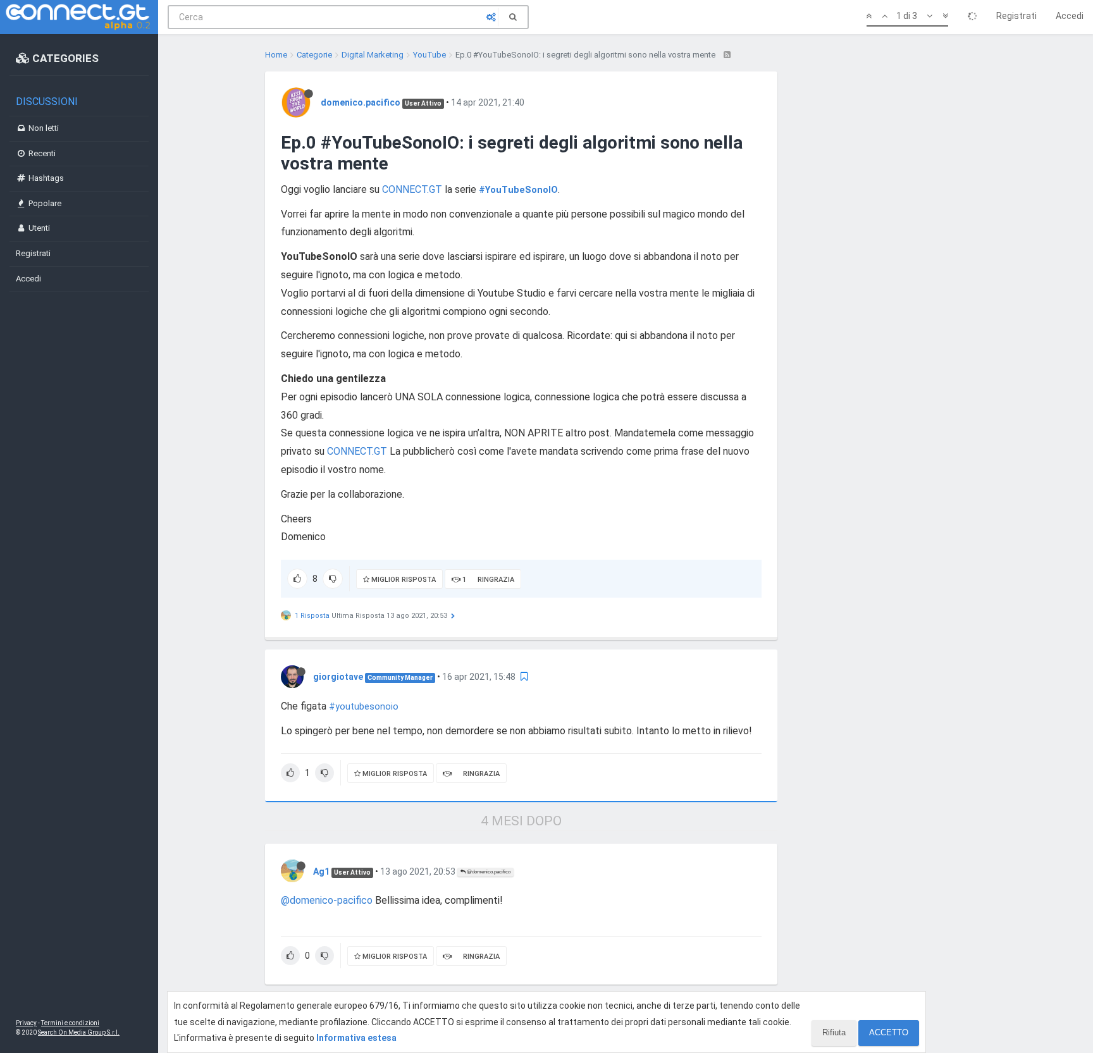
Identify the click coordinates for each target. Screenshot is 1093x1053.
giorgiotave (338, 677)
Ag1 (321, 871)
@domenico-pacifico (327, 900)
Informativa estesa (356, 1038)
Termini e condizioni (70, 1022)
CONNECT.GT (412, 189)
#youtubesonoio (363, 706)
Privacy (26, 1022)
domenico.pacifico (360, 102)
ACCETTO (888, 1032)
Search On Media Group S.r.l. (79, 1032)
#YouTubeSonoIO (518, 190)
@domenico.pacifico (488, 872)
